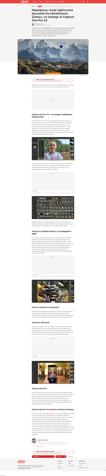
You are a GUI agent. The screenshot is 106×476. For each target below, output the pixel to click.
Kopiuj (71, 456)
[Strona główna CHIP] (24, 1)
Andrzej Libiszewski (43, 440)
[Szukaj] (87, 2)
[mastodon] (35, 445)
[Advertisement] (53, 182)
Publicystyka (62, 1)
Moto (47, 1)
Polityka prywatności (83, 467)
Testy (41, 1)
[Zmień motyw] (84, 1)
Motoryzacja (60, 467)
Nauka (53, 1)
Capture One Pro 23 (51, 413)
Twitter (59, 456)
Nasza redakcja (82, 463)
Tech (35, 1)
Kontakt (80, 465)
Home (34, 6)
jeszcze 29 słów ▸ (41, 446)
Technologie (60, 463)
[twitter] (32, 445)
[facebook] (34, 445)
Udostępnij (36, 456)
